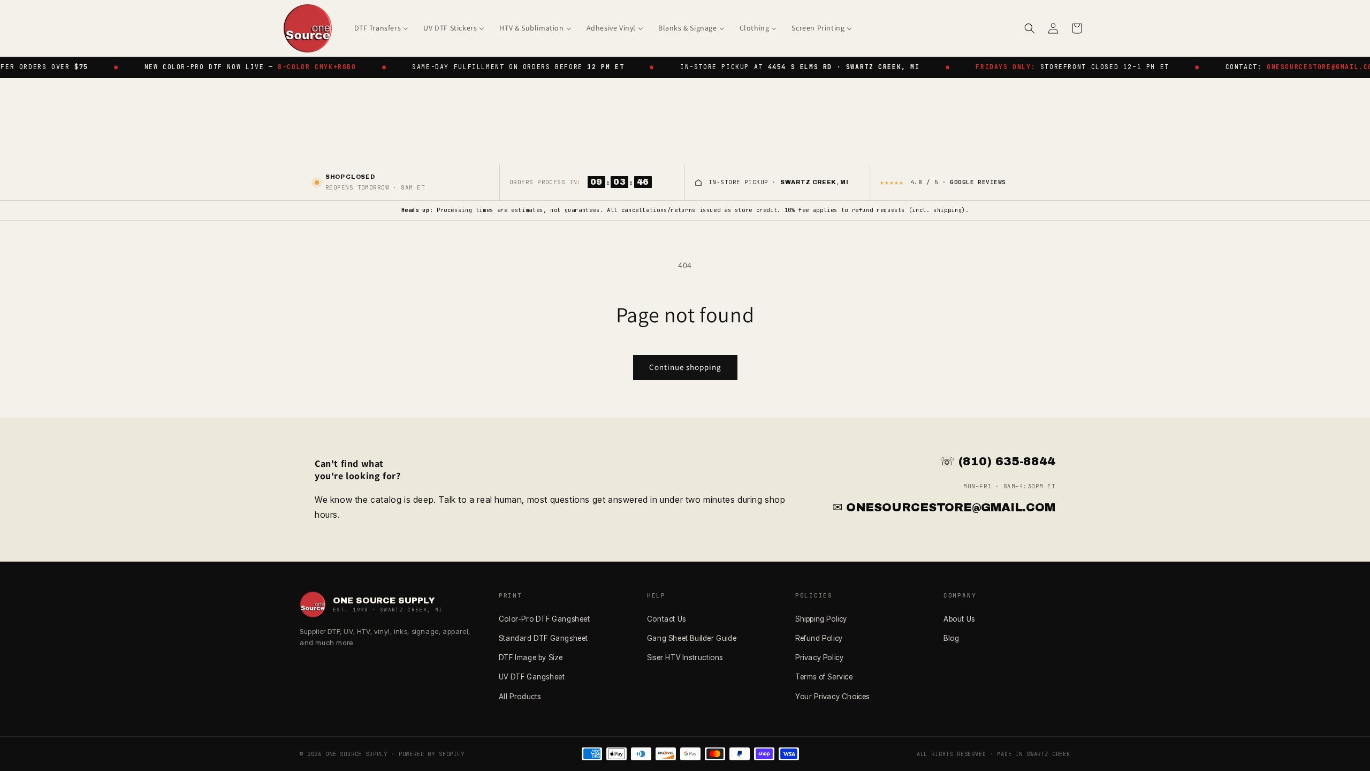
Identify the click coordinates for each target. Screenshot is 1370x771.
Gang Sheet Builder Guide (691, 638)
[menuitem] (381, 28)
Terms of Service (824, 676)
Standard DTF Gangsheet (543, 638)
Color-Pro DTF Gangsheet (544, 619)
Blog (951, 638)
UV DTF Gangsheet (532, 676)
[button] (1029, 28)
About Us (959, 619)
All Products (520, 696)
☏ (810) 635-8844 (997, 461)
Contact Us (666, 619)
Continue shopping (685, 367)
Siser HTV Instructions (685, 657)
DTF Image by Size (531, 657)
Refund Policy (819, 638)
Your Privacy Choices (832, 696)
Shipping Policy (821, 619)
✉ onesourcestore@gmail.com (944, 507)
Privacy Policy (819, 657)
